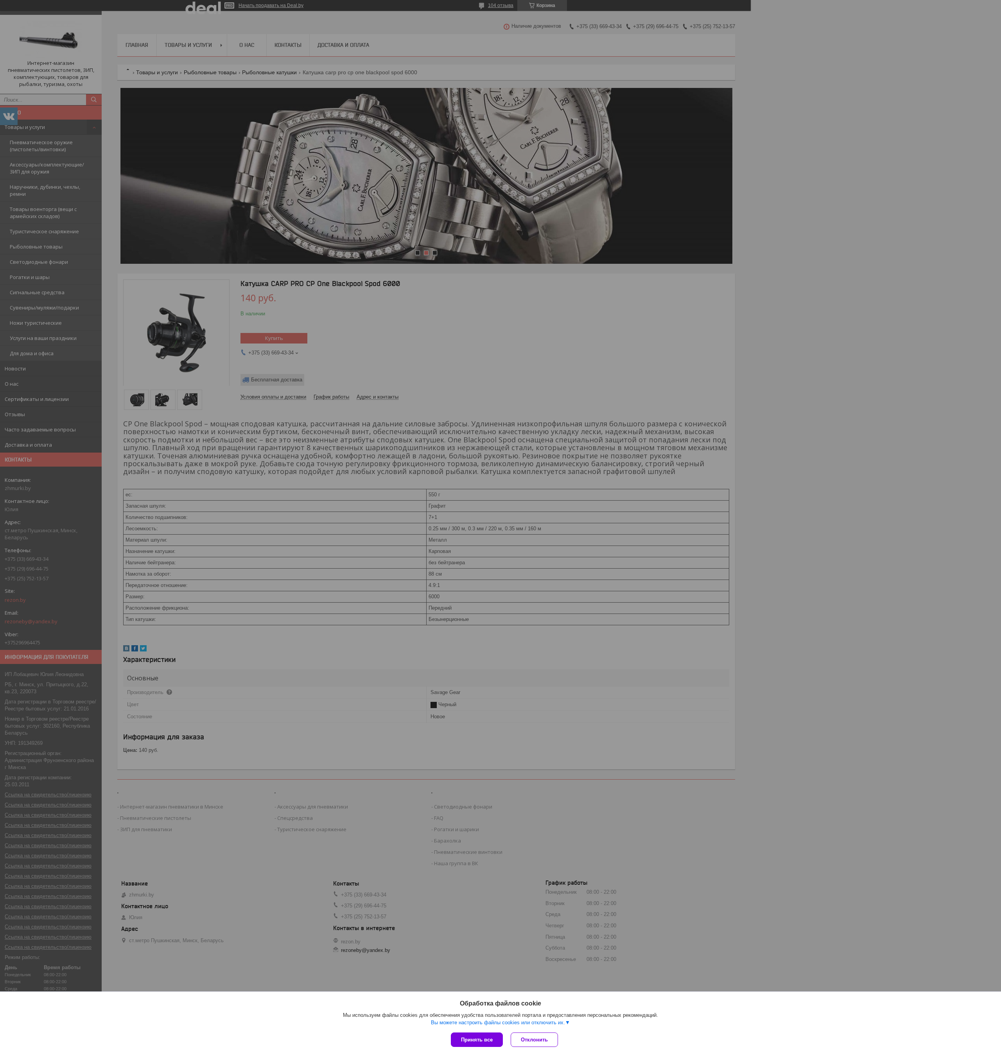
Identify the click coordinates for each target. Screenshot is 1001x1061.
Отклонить (534, 1040)
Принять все (477, 1040)
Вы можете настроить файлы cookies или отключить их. (498, 1022)
